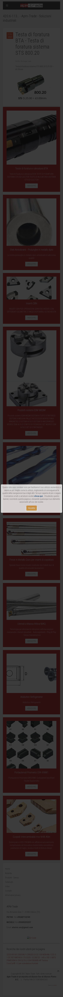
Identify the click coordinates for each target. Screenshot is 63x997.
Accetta (31, 508)
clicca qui (38, 496)
